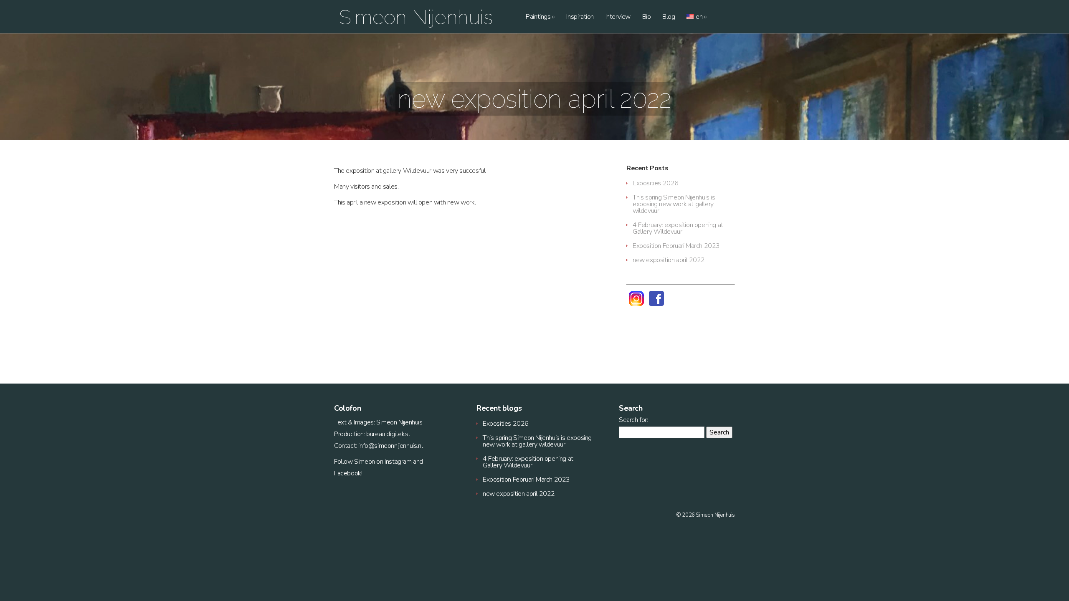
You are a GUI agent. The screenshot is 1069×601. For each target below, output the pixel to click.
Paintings (540, 17)
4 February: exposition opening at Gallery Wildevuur (678, 228)
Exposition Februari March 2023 (676, 245)
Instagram (398, 461)
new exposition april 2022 (669, 260)
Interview (618, 17)
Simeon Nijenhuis (416, 17)
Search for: (633, 419)
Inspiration (580, 17)
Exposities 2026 (656, 183)
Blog (668, 17)
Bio (646, 17)
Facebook (347, 473)
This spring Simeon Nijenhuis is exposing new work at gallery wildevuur (674, 204)
